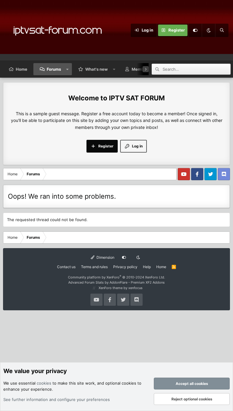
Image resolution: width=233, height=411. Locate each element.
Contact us (66, 266)
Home (21, 69)
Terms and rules (94, 266)
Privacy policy (125, 266)
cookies (44, 383)
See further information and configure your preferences (56, 399)
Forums (54, 69)
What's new (96, 69)
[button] (67, 69)
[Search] (221, 30)
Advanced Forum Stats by (116, 282)
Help (147, 266)
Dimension (105, 257)
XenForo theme (111, 288)
